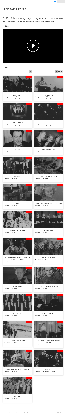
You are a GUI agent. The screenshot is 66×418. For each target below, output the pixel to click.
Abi (27, 412)
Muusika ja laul (7, 2)
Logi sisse (60, 2)
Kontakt (23, 412)
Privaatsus (17, 412)
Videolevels (59, 412)
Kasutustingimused (9, 412)
